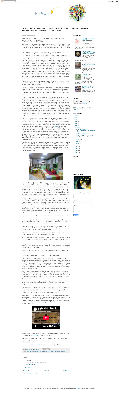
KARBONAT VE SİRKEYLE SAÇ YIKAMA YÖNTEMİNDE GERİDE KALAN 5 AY (88, 40)
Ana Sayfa (24, 28)
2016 (76, 146)
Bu (41, 121)
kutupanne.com (26, 148)
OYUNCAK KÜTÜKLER (81, 133)
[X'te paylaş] (46, 349)
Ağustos (78, 139)
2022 (76, 115)
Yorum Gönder (27, 367)
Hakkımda (59, 30)
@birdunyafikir (42, 345)
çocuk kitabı (50, 351)
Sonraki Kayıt (26, 370)
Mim (53, 30)
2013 (76, 152)
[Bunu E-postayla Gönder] (42, 349)
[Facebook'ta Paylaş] (47, 349)
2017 (76, 125)
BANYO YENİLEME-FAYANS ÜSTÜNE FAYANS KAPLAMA (88, 64)
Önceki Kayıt (66, 370)
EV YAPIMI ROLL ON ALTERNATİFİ (87, 75)
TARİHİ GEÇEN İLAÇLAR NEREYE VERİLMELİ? (88, 87)
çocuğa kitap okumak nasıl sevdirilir (39, 351)
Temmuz (78, 141)
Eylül (77, 127)
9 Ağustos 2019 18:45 (31, 364)
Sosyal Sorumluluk (84, 28)
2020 (76, 119)
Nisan (77, 143)
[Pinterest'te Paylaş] (49, 349)
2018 (76, 123)
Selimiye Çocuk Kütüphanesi (60, 351)
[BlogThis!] (44, 349)
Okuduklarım (59, 28)
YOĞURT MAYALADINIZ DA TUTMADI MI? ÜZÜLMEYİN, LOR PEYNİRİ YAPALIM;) (88, 52)
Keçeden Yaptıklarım (42, 28)
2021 (76, 117)
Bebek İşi (51, 28)
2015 (76, 148)
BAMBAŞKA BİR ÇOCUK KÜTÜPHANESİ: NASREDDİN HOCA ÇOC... (85, 130)
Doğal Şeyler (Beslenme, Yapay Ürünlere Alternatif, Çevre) (36, 30)
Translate (85, 103)
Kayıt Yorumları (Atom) (31, 373)
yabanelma (57, 126)
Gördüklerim (67, 28)
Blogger (78, 388)
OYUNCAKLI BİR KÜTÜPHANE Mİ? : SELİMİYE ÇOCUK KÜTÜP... (84, 136)
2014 (76, 150)
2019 (76, 121)
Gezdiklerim (75, 28)
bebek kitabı (29, 351)
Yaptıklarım (32, 28)
